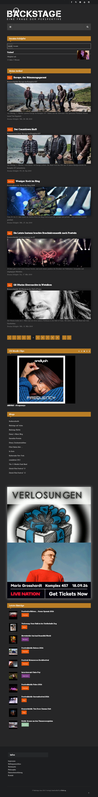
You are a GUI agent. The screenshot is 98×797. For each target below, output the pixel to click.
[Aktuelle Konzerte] (49, 570)
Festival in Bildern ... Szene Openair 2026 (38, 611)
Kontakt (16, 46)
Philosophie (12, 769)
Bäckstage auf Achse (16, 425)
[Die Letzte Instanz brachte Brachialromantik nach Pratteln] (49, 253)
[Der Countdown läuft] (49, 149)
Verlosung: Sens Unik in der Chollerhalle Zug (39, 623)
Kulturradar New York (16, 455)
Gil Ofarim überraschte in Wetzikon (33, 284)
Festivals (10, 181)
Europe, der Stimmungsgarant (30, 77)
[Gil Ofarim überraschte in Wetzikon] (49, 305)
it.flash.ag (63, 790)
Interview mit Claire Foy (31, 672)
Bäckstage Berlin (14, 430)
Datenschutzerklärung (15, 772)
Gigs (9, 78)
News (10, 129)
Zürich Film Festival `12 (17, 473)
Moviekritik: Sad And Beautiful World (36, 636)
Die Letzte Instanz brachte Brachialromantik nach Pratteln (45, 233)
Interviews (26, 676)
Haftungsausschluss (14, 764)
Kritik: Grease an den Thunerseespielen (37, 721)
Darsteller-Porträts (15, 438)
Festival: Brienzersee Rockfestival (35, 660)
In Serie (11, 451)
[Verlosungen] (49, 515)
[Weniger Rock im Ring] (49, 201)
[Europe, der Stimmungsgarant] (49, 97)
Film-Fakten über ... (16, 447)
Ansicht (10, 46)
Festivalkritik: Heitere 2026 (32, 648)
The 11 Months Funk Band (18, 464)
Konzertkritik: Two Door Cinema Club (36, 709)
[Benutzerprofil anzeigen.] (83, 55)
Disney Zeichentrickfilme (17, 443)
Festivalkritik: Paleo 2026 (32, 684)
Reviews (25, 639)
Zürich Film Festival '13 (17, 468)
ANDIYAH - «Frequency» (16, 405)
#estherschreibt (14, 421)
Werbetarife (12, 767)
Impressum (11, 761)
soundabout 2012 (14, 460)
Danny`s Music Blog (16, 434)
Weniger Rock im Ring (28, 181)
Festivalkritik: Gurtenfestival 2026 (35, 697)
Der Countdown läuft (25, 129)
